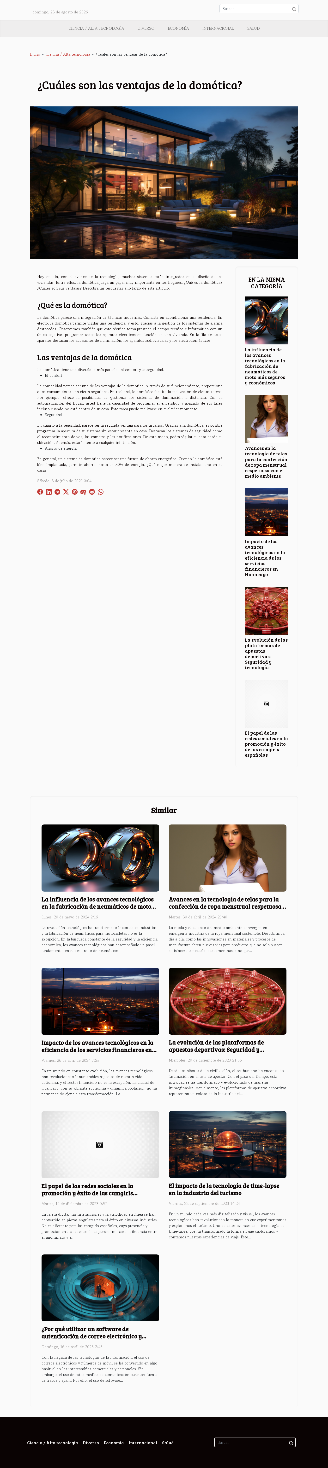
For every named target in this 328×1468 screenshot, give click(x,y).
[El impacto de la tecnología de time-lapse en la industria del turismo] (227, 1144)
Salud (253, 28)
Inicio (35, 54)
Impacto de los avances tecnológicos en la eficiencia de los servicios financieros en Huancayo (265, 557)
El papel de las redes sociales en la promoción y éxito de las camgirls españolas (266, 744)
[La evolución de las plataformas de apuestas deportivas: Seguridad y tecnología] (266, 610)
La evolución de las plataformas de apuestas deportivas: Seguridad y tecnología (266, 653)
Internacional (218, 28)
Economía (178, 28)
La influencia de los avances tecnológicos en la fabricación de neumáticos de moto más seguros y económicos (265, 366)
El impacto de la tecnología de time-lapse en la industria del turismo (224, 1189)
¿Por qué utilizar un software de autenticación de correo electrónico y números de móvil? (92, 1336)
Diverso (146, 28)
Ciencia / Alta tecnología (96, 28)
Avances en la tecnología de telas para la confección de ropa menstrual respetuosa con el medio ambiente (266, 462)
